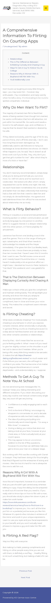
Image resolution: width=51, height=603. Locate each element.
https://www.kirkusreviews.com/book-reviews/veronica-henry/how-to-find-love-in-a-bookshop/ (23, 505)
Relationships (16, 59)
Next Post (25, 577)
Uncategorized (10, 46)
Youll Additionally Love (20, 80)
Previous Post (25, 571)
